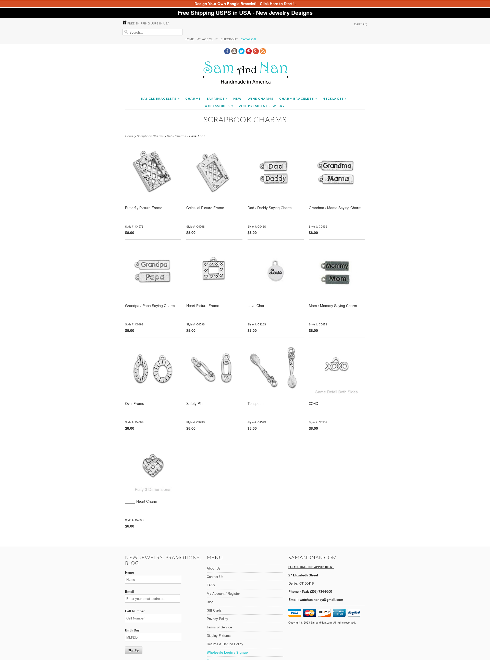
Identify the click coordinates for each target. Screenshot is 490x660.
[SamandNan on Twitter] (242, 52)
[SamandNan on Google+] (256, 52)
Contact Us (215, 576)
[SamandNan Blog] (263, 52)
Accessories (219, 106)
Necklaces (334, 98)
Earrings (216, 98)
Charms (193, 98)
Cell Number (135, 611)
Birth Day (132, 630)
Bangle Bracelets (160, 98)
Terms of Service (219, 627)
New (237, 98)
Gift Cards (214, 610)
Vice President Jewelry (262, 106)
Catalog (248, 39)
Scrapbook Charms (245, 119)
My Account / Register (223, 593)
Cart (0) (361, 24)
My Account (207, 39)
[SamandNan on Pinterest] (249, 52)
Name (129, 572)
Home (189, 39)
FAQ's (211, 585)
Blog (210, 601)
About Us (213, 568)
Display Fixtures (219, 635)
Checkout (229, 39)
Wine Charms (260, 98)
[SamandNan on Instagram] (234, 52)
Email (129, 591)
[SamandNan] (245, 73)
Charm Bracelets (298, 98)
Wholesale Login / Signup (227, 652)
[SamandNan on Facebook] (227, 52)
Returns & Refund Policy (225, 643)
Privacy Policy (217, 618)
